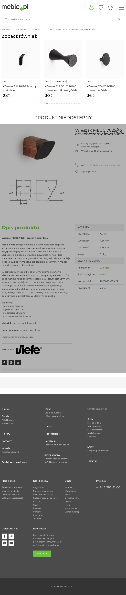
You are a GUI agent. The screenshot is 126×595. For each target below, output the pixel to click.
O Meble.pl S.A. (72, 498)
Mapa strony (71, 508)
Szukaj (119, 19)
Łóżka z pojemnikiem (54, 416)
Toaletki (92, 460)
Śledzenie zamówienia (12, 487)
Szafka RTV (92, 436)
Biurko (6, 409)
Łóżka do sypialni (52, 412)
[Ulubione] (101, 7)
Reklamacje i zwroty (43, 494)
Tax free (37, 518)
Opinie (68, 501)
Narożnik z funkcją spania (56, 444)
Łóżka (47, 409)
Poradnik (37, 511)
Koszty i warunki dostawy (45, 498)
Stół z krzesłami (95, 429)
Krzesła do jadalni (10, 452)
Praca (67, 494)
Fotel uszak (7, 423)
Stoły (90, 419)
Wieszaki (105, 267)
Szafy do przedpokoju (98, 450)
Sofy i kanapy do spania (55, 462)
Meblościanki (52, 433)
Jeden (103, 274)
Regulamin (38, 487)
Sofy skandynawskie (97, 409)
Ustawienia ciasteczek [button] (12, 498)
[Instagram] (11, 536)
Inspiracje (37, 515)
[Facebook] (4, 536)
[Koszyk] (111, 7)
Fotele (5, 416)
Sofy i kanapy (52, 454)
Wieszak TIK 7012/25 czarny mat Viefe (19, 88)
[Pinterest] (4, 543)
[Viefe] (28, 349)
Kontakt (69, 487)
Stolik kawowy (94, 433)
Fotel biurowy (8, 420)
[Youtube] (11, 543)
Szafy (90, 446)
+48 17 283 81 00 (108, 487)
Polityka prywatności (43, 491)
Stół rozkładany (95, 426)
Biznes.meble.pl (72, 511)
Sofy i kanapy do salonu (56, 458)
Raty (35, 505)
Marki (67, 505)
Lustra (48, 426)
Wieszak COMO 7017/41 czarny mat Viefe (101, 88)
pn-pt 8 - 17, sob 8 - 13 (100, 165)
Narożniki (50, 440)
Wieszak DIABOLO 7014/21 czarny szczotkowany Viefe (61, 88)
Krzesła (6, 448)
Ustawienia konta (10, 494)
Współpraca (70, 491)
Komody (7, 440)
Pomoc (37, 501)
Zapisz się (42, 553)
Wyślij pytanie (88, 171)
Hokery (6, 433)
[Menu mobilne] (121, 8)
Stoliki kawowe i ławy (14, 462)
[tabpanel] (21, 69)
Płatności (37, 508)
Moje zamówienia (10, 491)
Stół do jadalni (94, 423)
